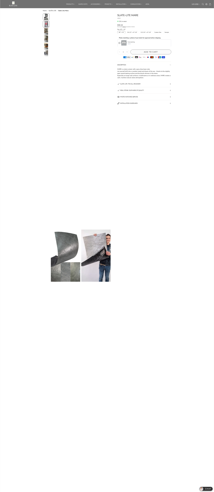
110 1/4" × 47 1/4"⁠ (146, 32)
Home (45, 11)
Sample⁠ (167, 32)
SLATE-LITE (52, 11)
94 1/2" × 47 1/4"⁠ (132, 32)
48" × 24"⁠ (121, 32)
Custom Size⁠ (157, 32)
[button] (203, 4)
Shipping (124, 26)
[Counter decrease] (119, 51)
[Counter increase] (127, 51)
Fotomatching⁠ (131, 42)
